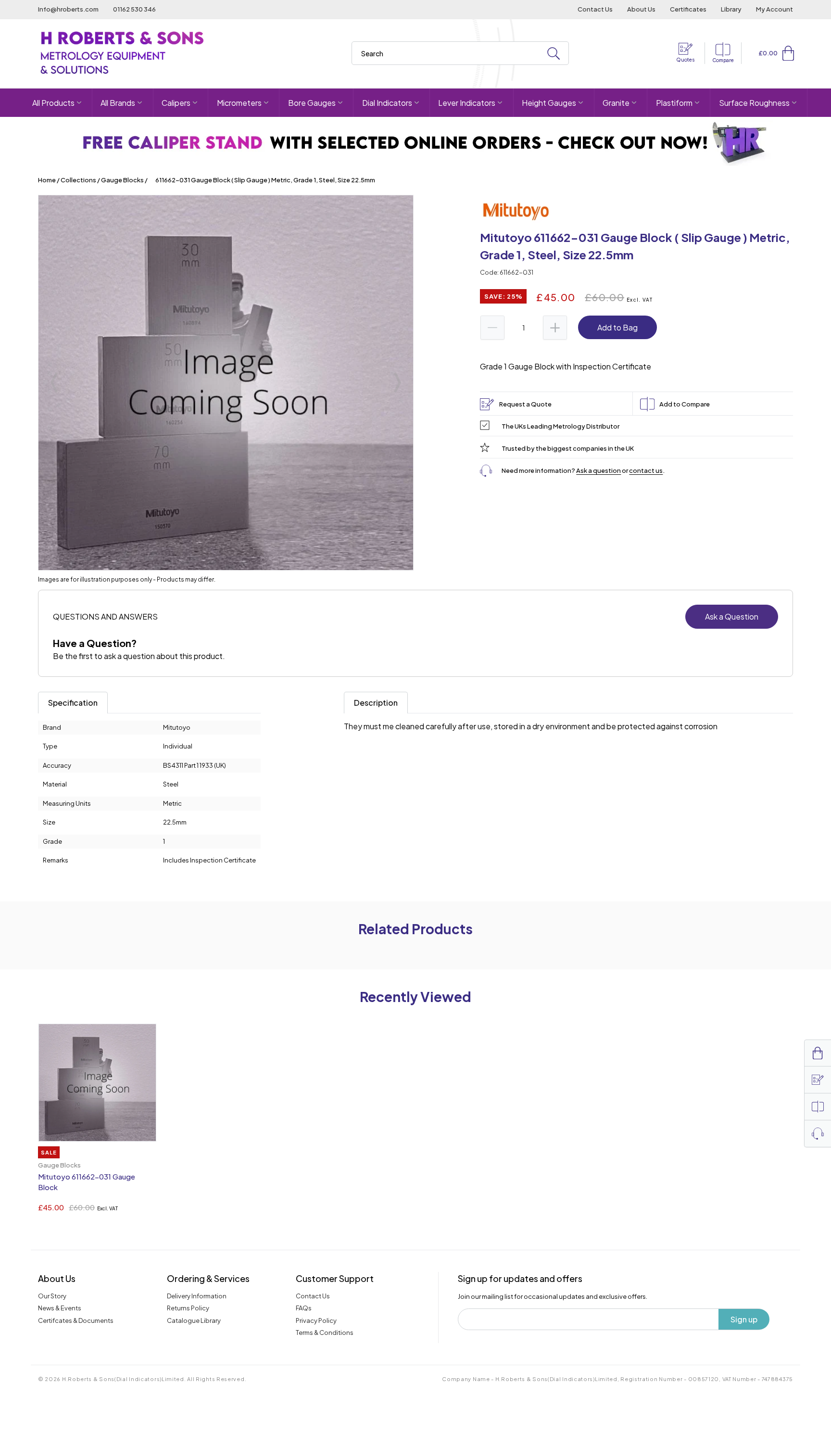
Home (47, 180)
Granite (616, 103)
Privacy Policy (316, 1320)
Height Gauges (549, 103)
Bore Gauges (312, 103)
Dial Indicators (387, 103)
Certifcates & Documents (75, 1320)
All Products (53, 103)
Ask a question (598, 470)
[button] (788, 52)
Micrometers (239, 103)
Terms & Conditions (324, 1332)
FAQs (304, 1308)
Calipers (176, 103)
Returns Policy (188, 1308)
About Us (641, 9)
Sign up (743, 1319)
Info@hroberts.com (68, 9)
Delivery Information (197, 1296)
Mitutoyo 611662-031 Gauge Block (86, 1182)
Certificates (688, 9)
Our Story (52, 1296)
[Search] (553, 53)
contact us (646, 470)
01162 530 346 (134, 9)
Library (731, 9)
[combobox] (460, 53)
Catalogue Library (194, 1320)
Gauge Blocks (122, 180)
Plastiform (674, 103)
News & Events (59, 1308)
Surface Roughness (754, 103)
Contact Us (595, 9)
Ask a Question (731, 616)
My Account (774, 9)
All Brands (118, 103)
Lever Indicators (466, 103)
